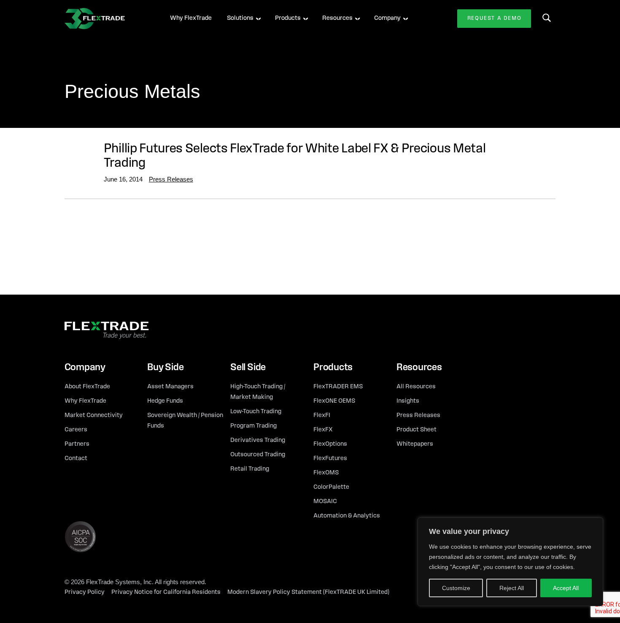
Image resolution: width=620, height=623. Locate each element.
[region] (510, 561)
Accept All (566, 588)
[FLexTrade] (107, 18)
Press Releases (171, 179)
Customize (456, 588)
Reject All (511, 588)
